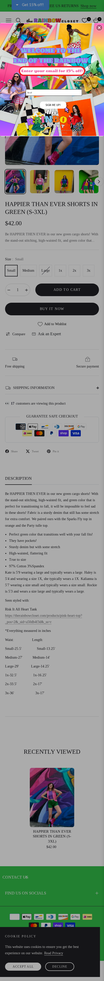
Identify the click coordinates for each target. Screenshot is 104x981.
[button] (99, 27)
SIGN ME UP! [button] (53, 104)
